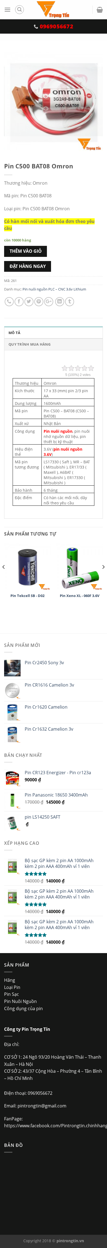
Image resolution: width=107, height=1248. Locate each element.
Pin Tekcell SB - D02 (27, 595)
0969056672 (40, 1093)
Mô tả (14, 332)
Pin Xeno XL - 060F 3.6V (79, 595)
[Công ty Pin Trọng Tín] (53, 9)
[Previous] (4, 578)
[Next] (103, 578)
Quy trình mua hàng (30, 344)
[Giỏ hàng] (100, 10)
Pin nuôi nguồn (58, 431)
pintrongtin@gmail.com (42, 1106)
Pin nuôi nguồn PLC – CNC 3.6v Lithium (54, 289)
